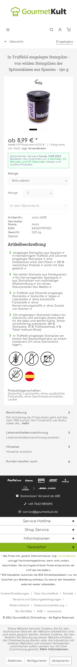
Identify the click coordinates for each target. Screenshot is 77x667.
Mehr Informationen (54, 649)
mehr (25, 423)
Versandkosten (67, 556)
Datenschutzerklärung (49, 605)
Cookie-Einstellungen (15, 593)
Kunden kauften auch (22, 461)
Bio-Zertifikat (23, 611)
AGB (39, 611)
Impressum (54, 611)
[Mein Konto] (60, 30)
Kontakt (68, 593)
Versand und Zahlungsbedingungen (37, 599)
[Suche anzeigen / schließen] (51, 30)
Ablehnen (15, 660)
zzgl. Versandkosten (34, 148)
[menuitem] (8, 30)
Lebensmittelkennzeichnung (27, 432)
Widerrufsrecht (19, 605)
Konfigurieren (37, 660)
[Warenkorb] (69, 30)
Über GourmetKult (46, 593)
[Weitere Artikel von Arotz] (38, 81)
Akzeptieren (60, 660)
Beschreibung (16, 412)
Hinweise (12, 446)
